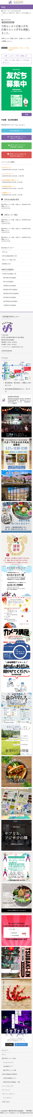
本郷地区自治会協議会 (9, 285)
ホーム (4, 1054)
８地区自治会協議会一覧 (9, 273)
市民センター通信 (24, 48)
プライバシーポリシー (8, 1094)
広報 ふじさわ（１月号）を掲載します (16, 56)
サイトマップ (6, 1090)
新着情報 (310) (6, 264)
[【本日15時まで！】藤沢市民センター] (16, 835)
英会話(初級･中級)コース (10, 180)
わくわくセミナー (8, 1062)
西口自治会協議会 (8, 281)
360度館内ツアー (8, 1066)
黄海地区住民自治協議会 (10, 289)
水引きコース (6, 167)
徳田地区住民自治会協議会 (11, 293)
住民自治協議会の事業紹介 (9, 1074)
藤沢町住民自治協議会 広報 (11, 1082)
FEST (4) (4, 252)
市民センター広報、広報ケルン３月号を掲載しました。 (16, 61)
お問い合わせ (6, 1102)
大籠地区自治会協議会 (9, 305)
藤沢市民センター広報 (9, 1070)
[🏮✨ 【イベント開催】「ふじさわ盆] (16, 422)
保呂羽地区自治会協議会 (10, 301)
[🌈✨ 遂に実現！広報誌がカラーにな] (16, 803)
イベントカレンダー (8, 1086)
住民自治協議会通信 (8, 22)
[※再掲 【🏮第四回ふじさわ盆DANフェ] (16, 708)
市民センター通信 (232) (9, 260)
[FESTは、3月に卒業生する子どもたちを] (16, 1026)
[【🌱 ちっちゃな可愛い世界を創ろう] (16, 898)
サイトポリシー (7, 1097)
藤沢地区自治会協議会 (9, 277)
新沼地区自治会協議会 (9, 297)
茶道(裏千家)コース (8, 186)
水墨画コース (6, 193)
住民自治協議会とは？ (9, 1078)
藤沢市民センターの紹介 (9, 1058)
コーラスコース (7, 174)
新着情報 (11, 50)
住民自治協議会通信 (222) (9, 256)
